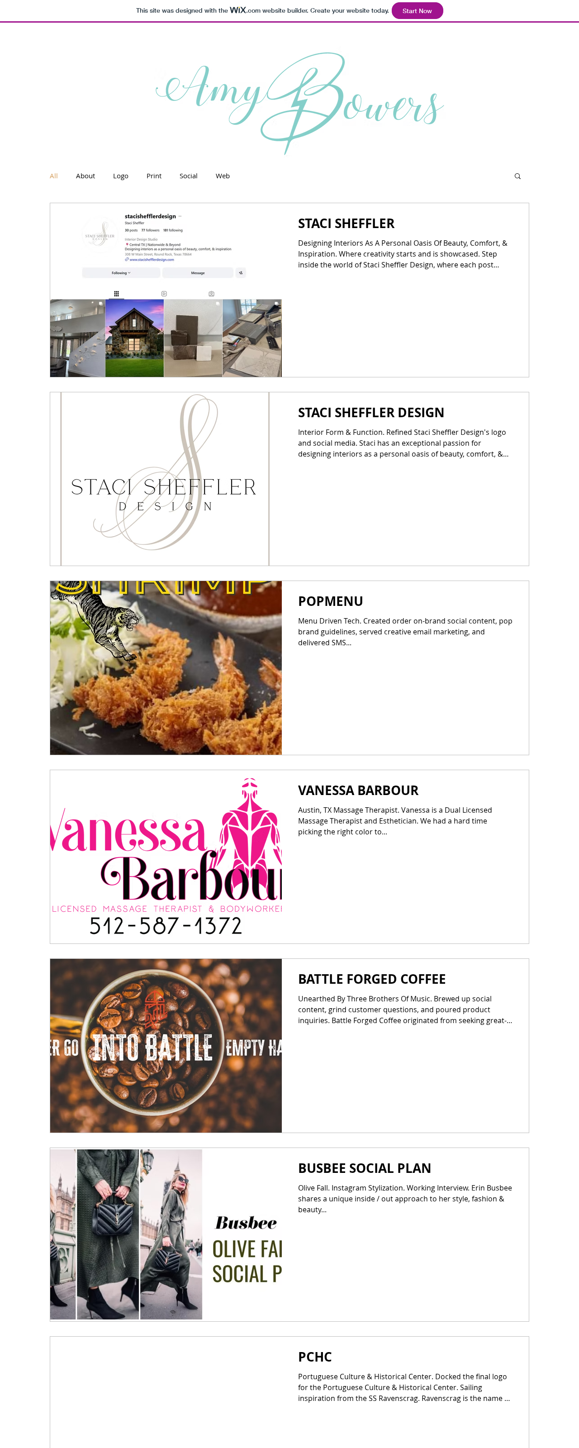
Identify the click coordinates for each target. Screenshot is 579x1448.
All (54, 175)
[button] (517, 176)
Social (189, 175)
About (85, 175)
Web (223, 175)
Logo (120, 175)
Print (154, 175)
